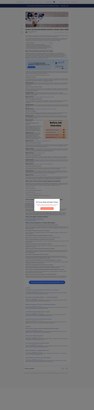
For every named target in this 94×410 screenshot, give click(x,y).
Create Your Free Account (47, 208)
